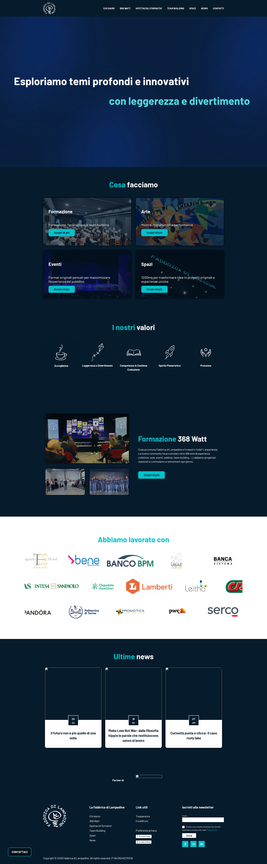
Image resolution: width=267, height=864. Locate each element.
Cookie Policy (144, 842)
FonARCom (142, 821)
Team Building (97, 830)
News (92, 840)
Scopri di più (62, 232)
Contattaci (20, 852)
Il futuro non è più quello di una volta (73, 735)
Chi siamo (94, 816)
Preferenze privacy (146, 830)
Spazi (92, 835)
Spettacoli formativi (100, 825)
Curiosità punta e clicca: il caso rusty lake (193, 735)
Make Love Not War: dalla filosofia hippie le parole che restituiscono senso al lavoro (133, 735)
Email (184, 816)
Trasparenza (143, 816)
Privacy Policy (144, 836)
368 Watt (94, 821)
